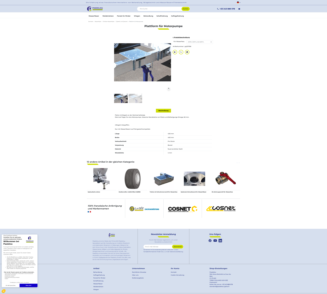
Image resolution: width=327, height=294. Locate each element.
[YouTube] (215, 240)
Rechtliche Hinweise (139, 272)
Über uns (135, 275)
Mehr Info (101, 180)
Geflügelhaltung (99, 275)
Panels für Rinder (99, 278)
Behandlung (97, 272)
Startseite (90, 21)
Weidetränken (98, 286)
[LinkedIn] (220, 240)
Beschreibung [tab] (163, 110)
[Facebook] (210, 240)
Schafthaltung (98, 281)
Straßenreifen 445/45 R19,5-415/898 (129, 192)
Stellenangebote (138, 278)
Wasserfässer (98, 21)
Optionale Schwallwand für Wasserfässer (193, 192)
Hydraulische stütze (94, 192)
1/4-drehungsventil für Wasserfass (222, 192)
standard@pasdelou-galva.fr (219, 286)
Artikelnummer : (178, 46)
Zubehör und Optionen (122, 21)
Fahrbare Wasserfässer (108, 21)
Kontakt (174, 272)
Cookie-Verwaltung (177, 275)
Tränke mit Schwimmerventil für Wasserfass (163, 192)
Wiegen (96, 289)
